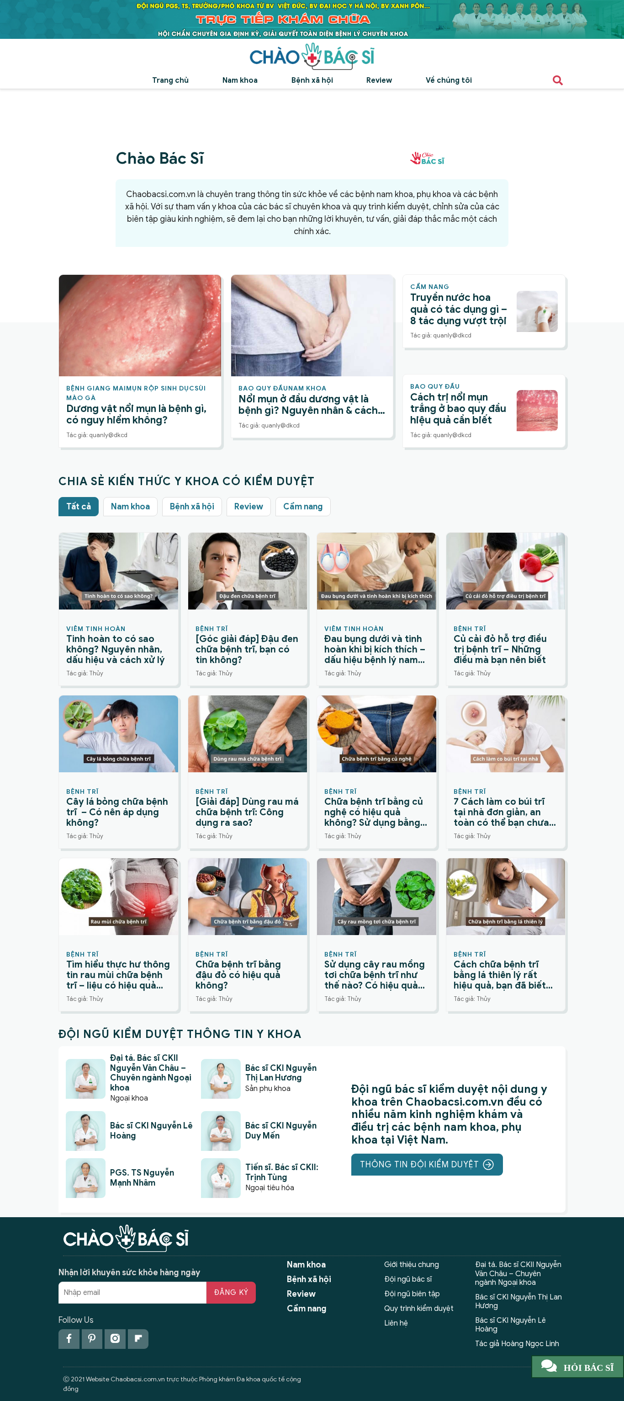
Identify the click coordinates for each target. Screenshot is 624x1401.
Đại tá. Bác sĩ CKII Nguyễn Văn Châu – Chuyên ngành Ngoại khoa (518, 1273)
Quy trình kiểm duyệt (419, 1308)
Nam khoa (240, 80)
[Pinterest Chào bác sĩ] (92, 1339)
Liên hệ (396, 1323)
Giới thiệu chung (411, 1264)
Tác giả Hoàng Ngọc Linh (517, 1343)
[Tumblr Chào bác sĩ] (138, 1339)
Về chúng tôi (449, 80)
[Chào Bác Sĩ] (312, 19)
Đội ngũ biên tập (412, 1294)
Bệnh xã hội (312, 80)
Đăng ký (231, 1292)
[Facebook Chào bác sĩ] (68, 1339)
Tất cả (78, 507)
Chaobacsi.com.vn (161, 194)
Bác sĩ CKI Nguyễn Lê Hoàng (510, 1325)
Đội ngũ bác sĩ (408, 1279)
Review (379, 80)
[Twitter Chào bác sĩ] (115, 1339)
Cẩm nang (303, 507)
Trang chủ (170, 80)
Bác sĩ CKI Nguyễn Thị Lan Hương (518, 1301)
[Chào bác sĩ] (312, 55)
